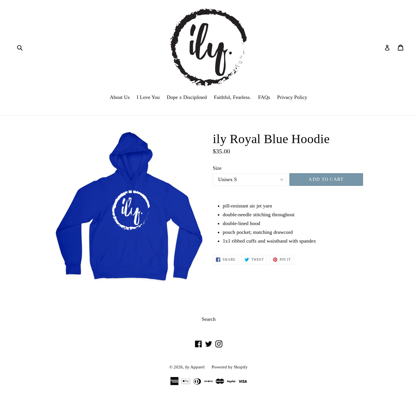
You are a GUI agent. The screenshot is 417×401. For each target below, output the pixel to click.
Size (217, 168)
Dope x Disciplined (187, 97)
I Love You (148, 97)
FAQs (264, 97)
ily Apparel (195, 367)
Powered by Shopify (230, 367)
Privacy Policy (292, 97)
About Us (120, 97)
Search (209, 319)
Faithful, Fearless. (232, 97)
